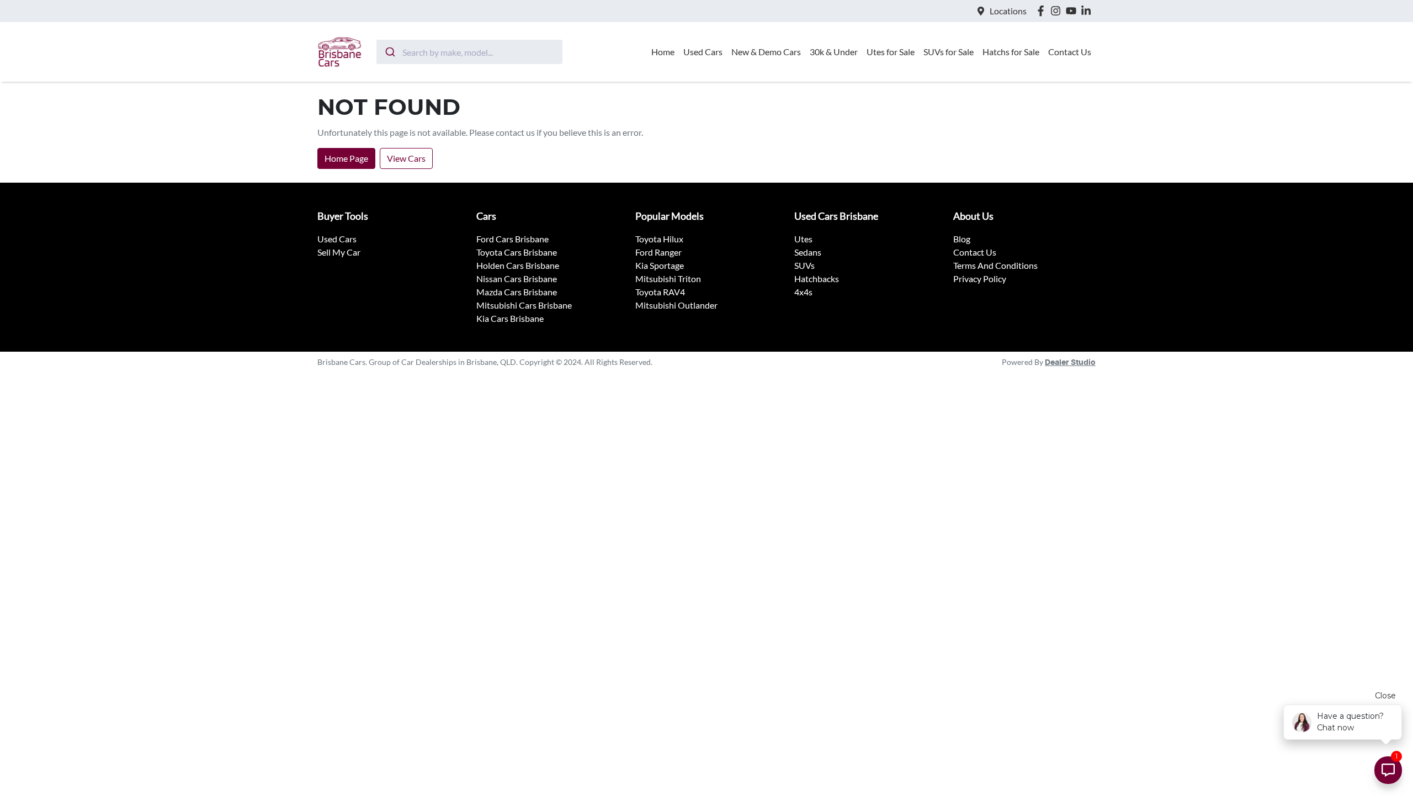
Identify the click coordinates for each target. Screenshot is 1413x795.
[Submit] (389, 52)
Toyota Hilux (659, 239)
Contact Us (1069, 51)
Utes (803, 239)
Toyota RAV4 (660, 292)
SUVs (804, 265)
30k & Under (834, 51)
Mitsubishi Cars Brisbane (524, 305)
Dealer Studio (1070, 363)
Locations (1008, 11)
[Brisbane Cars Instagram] (1057, 11)
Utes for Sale (891, 51)
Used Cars (703, 51)
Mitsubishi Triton (668, 278)
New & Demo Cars (766, 51)
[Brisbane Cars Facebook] (1042, 11)
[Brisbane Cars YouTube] (1073, 11)
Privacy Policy (979, 278)
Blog (961, 239)
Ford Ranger (658, 252)
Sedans (807, 252)
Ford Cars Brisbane (512, 239)
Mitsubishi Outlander (676, 305)
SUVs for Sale (948, 51)
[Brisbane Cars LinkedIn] (1088, 11)
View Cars (406, 158)
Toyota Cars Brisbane (516, 252)
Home (662, 51)
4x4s (803, 292)
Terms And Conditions (995, 265)
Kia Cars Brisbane (510, 318)
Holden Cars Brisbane (517, 265)
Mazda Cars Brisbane (516, 292)
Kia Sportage (659, 265)
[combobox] (469, 52)
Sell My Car (338, 252)
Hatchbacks (816, 278)
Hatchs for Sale (1010, 51)
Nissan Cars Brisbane (516, 278)
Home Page (346, 158)
